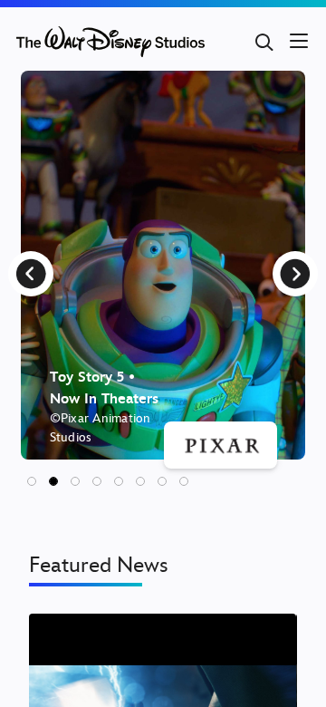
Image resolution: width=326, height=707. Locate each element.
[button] (31, 481)
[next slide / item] (295, 273)
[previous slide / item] (30, 273)
